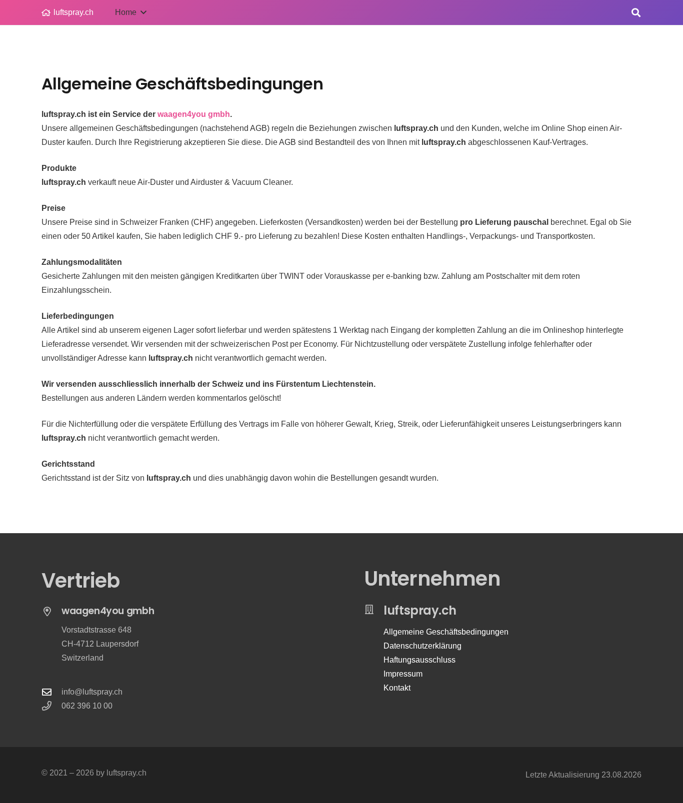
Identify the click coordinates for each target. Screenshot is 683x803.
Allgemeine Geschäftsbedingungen (446, 632)
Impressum (403, 674)
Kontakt (397, 688)
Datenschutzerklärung (423, 646)
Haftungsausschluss (420, 660)
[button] (636, 12)
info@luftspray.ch (92, 692)
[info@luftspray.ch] (52, 692)
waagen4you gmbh (194, 114)
